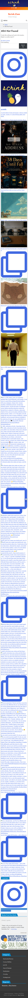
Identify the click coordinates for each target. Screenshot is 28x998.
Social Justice (6, 971)
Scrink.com (14, 14)
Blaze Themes (21, 995)
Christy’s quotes (6, 920)
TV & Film (5, 974)
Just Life (5, 965)
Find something (5, 42)
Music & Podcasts (7, 968)
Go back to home (5, 40)
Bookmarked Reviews (8, 959)
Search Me (23, 46)
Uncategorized (6, 977)
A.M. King (14, 929)
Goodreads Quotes (23, 932)
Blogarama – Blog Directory (9, 985)
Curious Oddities (7, 962)
